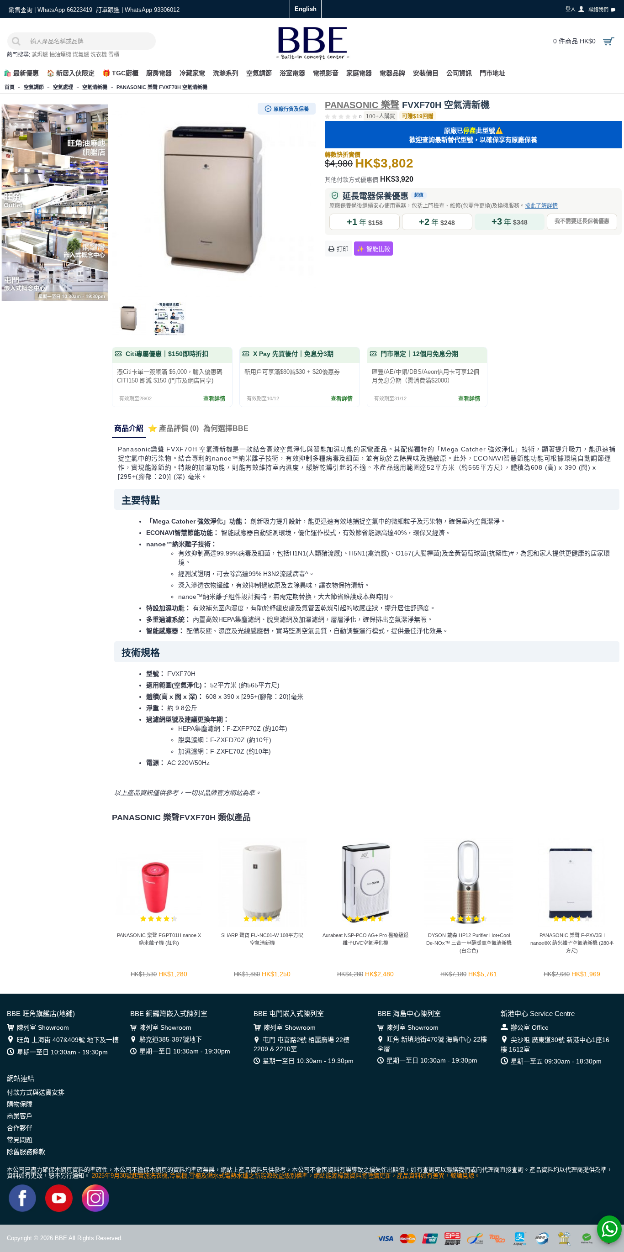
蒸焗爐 (40, 55)
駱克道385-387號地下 (170, 1039)
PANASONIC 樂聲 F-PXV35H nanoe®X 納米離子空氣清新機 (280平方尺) (572, 942)
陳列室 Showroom (43, 1027)
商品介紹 (128, 428)
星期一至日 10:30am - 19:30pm (62, 1052)
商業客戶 (19, 1116)
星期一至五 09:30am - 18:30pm (556, 1061)
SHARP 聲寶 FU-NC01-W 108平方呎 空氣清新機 (262, 939)
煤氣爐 (81, 55)
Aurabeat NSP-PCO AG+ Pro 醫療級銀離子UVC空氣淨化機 (365, 939)
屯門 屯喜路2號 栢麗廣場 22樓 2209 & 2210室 (301, 1044)
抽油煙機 (60, 55)
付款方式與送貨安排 (35, 1092)
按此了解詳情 (541, 206)
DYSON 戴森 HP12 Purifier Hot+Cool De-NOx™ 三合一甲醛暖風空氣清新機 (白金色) (469, 942)
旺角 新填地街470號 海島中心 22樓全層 (432, 1044)
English (306, 8)
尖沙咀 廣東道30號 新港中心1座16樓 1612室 (555, 1044)
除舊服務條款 (26, 1151)
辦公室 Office (530, 1027)
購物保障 (19, 1104)
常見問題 (19, 1139)
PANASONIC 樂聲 (362, 105)
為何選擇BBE (226, 428)
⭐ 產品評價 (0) (173, 428)
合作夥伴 (19, 1128)
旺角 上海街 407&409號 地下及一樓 (68, 1039)
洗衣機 (98, 55)
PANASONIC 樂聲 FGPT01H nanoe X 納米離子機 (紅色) (159, 939)
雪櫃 (113, 55)
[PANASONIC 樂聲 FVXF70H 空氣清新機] (214, 200)
